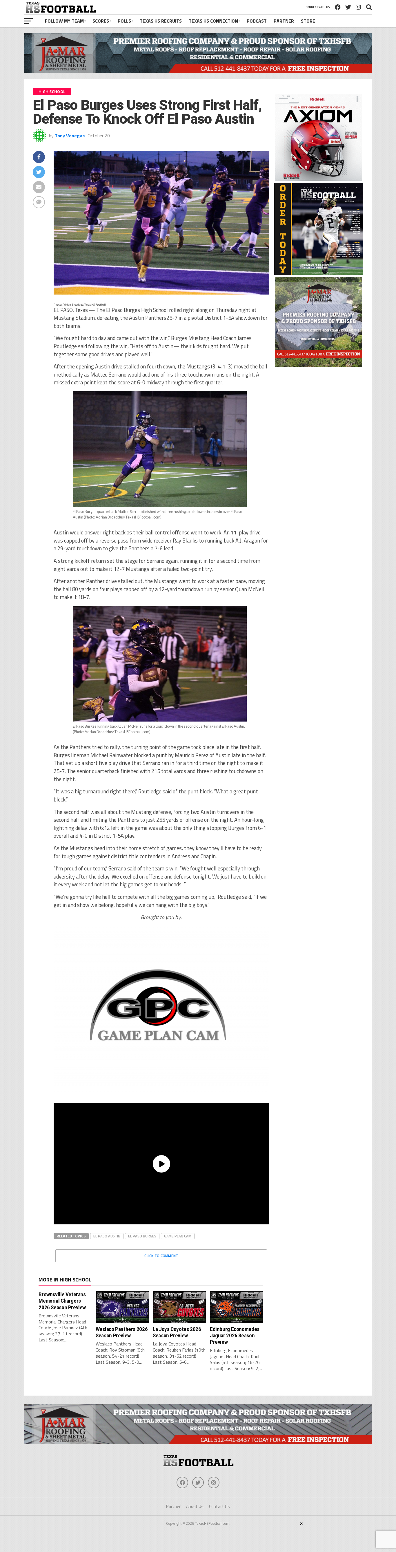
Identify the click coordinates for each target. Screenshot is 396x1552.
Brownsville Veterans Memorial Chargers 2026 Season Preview (62, 1301)
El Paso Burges (142, 1236)
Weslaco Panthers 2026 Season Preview (122, 1332)
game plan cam (177, 1236)
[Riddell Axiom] (318, 179)
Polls (124, 20)
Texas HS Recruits (161, 20)
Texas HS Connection (213, 20)
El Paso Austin (106, 1236)
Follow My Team (64, 20)
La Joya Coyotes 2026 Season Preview (177, 1332)
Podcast (257, 20)
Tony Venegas (70, 135)
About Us (195, 1506)
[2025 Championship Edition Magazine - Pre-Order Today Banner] (318, 273)
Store (308, 20)
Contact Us (219, 1506)
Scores (100, 20)
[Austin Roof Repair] (318, 364)
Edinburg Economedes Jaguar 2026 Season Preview (234, 1335)
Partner (284, 20)
